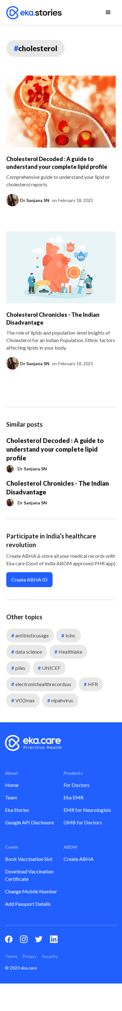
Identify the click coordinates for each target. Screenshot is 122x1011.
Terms (11, 956)
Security (50, 956)
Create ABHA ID (29, 579)
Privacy (30, 956)
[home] (34, 12)
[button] (108, 12)
